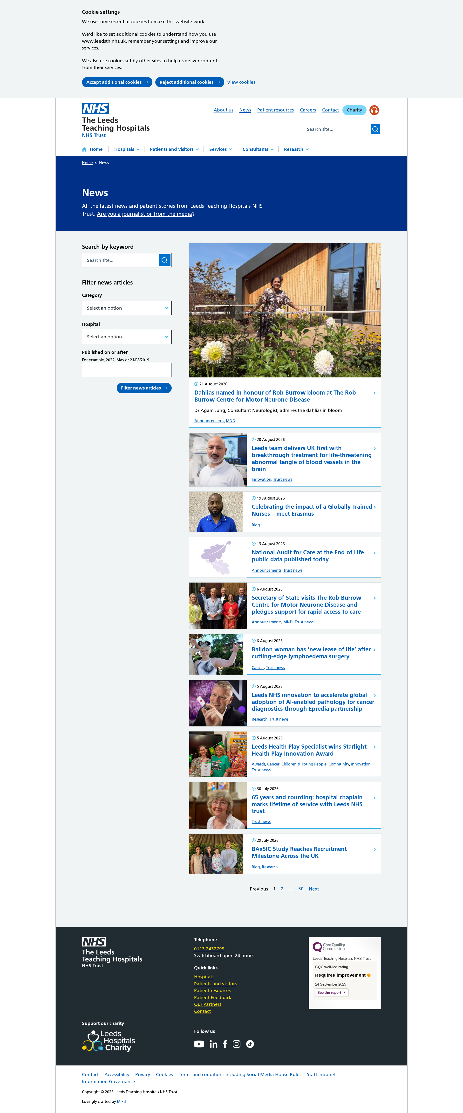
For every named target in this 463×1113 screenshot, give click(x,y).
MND (230, 420)
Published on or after (105, 352)
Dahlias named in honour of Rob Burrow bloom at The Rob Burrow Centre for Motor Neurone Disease (275, 396)
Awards (258, 764)
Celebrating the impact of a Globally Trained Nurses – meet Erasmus (312, 510)
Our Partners (207, 1004)
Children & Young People (304, 764)
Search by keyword (108, 246)
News (245, 110)
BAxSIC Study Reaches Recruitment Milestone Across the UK (299, 852)
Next (314, 889)
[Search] (375, 129)
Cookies (164, 1074)
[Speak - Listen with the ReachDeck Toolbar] (374, 110)
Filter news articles (141, 388)
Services (218, 149)
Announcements (209, 420)
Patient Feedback (213, 997)
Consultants (255, 149)
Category (92, 295)
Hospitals (124, 149)
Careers (308, 110)
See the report (329, 992)
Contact (330, 110)
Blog (256, 524)
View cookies (241, 82)
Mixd (121, 1101)
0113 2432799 (209, 949)
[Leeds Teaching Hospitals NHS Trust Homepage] (116, 120)
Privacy (142, 1074)
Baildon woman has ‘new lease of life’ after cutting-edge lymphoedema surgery (311, 653)
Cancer (258, 667)
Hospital (91, 324)
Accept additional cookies (114, 82)
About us (223, 110)
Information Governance (108, 1081)
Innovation (261, 479)
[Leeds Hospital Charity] (116, 1041)
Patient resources (275, 110)
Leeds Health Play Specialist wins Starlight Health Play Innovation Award (309, 750)
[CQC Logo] (329, 951)
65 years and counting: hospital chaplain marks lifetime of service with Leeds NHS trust (307, 804)
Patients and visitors (171, 149)
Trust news (282, 479)
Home (96, 149)
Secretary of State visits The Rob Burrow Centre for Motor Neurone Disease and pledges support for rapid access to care (306, 604)
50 (301, 888)
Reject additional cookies (186, 82)
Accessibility (116, 1074)
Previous (259, 889)
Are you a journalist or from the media (144, 214)
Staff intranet (321, 1074)
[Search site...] (336, 129)
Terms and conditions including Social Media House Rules (240, 1074)
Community (338, 764)
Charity (354, 110)
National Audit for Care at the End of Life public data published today (308, 556)
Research (293, 149)
